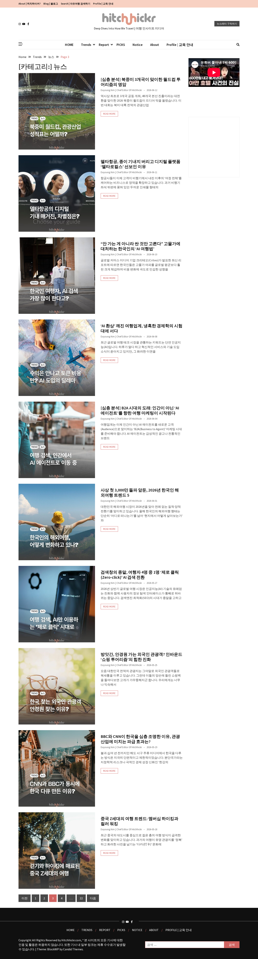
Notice (138, 44)
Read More (109, 113)
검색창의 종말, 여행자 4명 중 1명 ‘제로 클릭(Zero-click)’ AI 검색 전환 (140, 574)
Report (104, 44)
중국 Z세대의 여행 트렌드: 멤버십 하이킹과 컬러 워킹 (139, 821)
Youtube (24, 24)
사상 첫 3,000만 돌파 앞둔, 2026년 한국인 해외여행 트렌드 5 (140, 492)
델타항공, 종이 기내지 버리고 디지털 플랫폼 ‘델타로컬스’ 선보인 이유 (140, 164)
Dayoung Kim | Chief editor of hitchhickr (121, 90)
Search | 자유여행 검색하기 (75, 3)
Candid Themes (73, 949)
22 (81, 898)
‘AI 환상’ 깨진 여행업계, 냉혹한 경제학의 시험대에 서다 (141, 328)
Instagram (20, 24)
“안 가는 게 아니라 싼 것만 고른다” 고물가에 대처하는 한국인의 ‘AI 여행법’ (140, 246)
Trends (86, 44)
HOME (69, 44)
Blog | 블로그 (50, 3)
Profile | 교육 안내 (103, 3)
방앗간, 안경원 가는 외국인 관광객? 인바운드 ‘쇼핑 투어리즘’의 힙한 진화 (141, 657)
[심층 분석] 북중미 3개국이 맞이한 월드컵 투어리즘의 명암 (141, 82)
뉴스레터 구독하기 (227, 23)
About (154, 44)
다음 (93, 898)
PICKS (121, 44)
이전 (25, 898)
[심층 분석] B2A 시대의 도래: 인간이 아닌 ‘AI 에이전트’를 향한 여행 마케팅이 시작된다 (140, 410)
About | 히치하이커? (30, 3)
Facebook (29, 24)
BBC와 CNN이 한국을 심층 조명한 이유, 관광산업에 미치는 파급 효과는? (140, 739)
